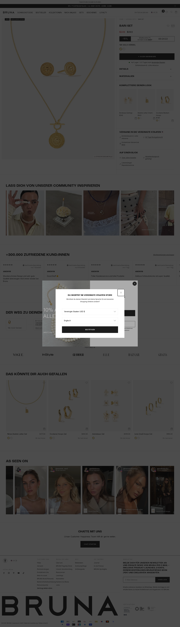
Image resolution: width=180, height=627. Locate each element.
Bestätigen (90, 329)
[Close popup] (121, 292)
